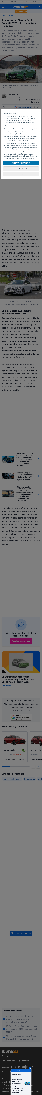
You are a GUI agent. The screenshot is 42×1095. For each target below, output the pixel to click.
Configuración (21, 168)
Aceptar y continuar (21, 163)
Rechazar (21, 174)
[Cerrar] (30, 1068)
